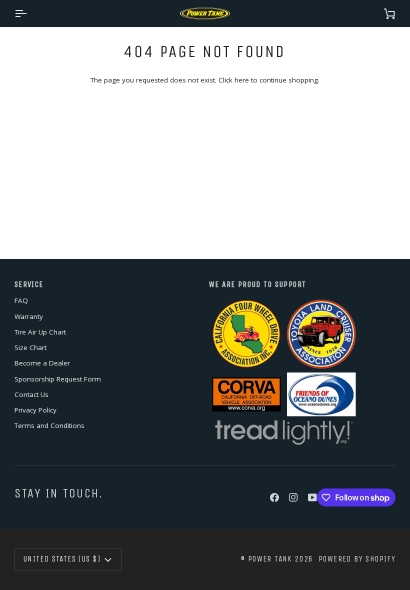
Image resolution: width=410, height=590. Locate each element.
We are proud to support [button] (257, 284)
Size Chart (30, 347)
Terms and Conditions (49, 425)
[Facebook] (274, 497)
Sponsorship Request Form (57, 379)
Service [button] (29, 284)
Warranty (28, 316)
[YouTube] (312, 497)
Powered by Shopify (357, 559)
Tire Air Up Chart (40, 332)
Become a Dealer (42, 363)
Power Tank (270, 559)
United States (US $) (61, 559)
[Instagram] (293, 497)
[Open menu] (29, 13)
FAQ (21, 300)
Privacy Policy (35, 410)
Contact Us (31, 394)
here (241, 80)
